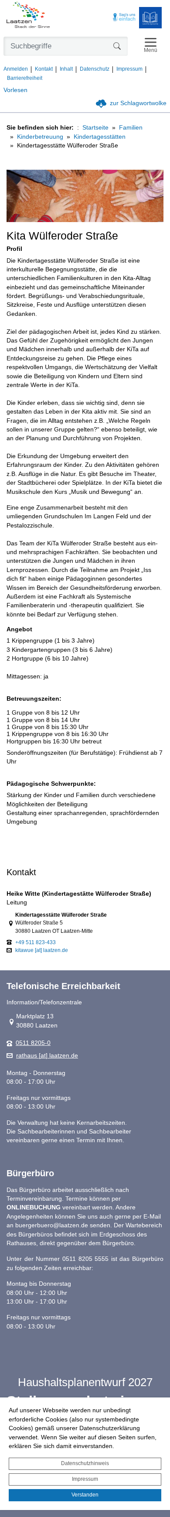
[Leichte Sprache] (150, 17)
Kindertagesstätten (100, 137)
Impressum (85, 1479)
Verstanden (85, 1495)
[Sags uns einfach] (124, 17)
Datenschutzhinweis (85, 1463)
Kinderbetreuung (40, 137)
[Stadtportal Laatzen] (28, 15)
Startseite (95, 127)
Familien (131, 127)
